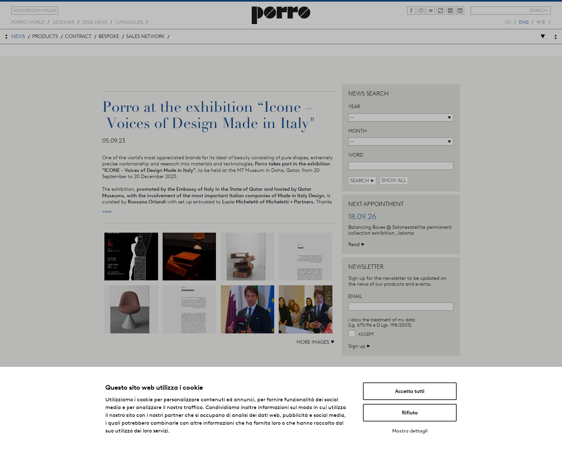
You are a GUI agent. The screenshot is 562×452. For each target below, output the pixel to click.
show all (393, 180)
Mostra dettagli (410, 431)
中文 (541, 21)
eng (524, 21)
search (538, 10)
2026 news (95, 21)
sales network (145, 36)
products (45, 36)
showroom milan (34, 10)
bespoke (109, 36)
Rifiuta (410, 413)
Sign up (359, 345)
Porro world (28, 21)
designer (63, 21)
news (18, 36)
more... (108, 211)
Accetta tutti (409, 391)
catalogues (129, 21)
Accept (366, 334)
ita (508, 21)
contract (78, 36)
